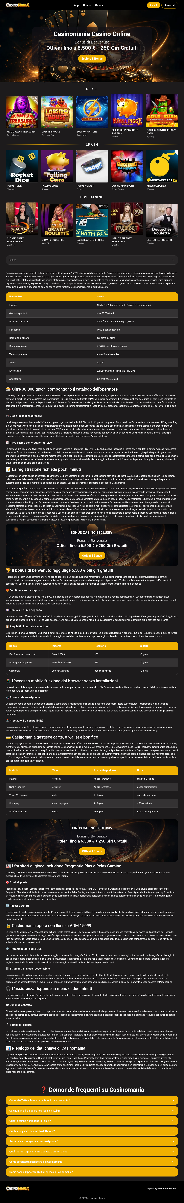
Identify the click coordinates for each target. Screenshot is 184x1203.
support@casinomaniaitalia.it (162, 1188)
